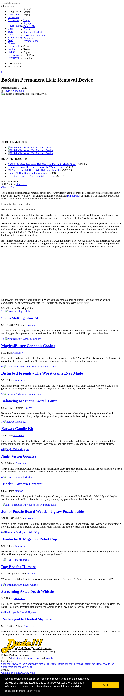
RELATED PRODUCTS (14, 158)
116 (3, 311)
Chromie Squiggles (11, 672)
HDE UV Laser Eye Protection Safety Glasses (31, 176)
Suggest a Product (32, 32)
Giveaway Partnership (34, 35)
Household (13, 46)
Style (10, 31)
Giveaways (13, 17)
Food (10, 40)
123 (3, 338)
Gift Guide (13, 14)
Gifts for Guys (8, 664)
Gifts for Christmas (73, 664)
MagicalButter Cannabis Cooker (28, 346)
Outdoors (12, 49)
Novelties (50, 658)
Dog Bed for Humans (18, 567)
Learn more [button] (33, 691)
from (22, 325)
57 (2, 394)
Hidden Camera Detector (22, 484)
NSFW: (12, 63)
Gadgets (30, 658)
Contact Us (29, 26)
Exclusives (13, 20)
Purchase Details (9, 181)
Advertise (28, 38)
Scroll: (12, 66)
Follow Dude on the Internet (15, 655)
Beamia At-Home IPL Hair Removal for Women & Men (36, 167)
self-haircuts (73, 195)
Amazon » (30, 325)
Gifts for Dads (56, 664)
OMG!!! (12, 52)
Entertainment (15, 37)
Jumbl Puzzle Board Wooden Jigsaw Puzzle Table (42, 511)
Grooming (18, 90)
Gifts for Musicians (22, 666)
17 (2, 421)
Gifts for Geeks (41, 664)
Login (26, 20)
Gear (10, 28)
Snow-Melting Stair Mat (21, 318)
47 (2, 477)
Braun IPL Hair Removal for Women (27, 173)
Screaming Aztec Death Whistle (27, 591)
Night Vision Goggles (18, 456)
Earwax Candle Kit (17, 428)
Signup (27, 23)
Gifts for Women (24, 664)
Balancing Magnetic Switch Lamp (29, 401)
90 (2, 366)
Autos (11, 34)
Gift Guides (7, 661)
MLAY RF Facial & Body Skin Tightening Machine (34, 170)
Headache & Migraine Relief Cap (29, 539)
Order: (26, 46)
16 (2, 559)
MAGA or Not (28, 672)
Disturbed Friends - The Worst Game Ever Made (42, 373)
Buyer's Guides (15, 25)
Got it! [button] (105, 685)
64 (2, 449)
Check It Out (8, 187)
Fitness (11, 43)
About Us (28, 29)
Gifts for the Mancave (94, 664)
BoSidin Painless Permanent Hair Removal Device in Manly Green (42, 164)
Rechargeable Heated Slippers (26, 619)
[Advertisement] (62, 118)
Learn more (83, 302)
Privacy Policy (30, 40)
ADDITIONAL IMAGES (14, 142)
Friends (5, 669)
